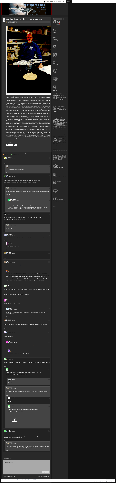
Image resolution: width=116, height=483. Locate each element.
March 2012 (54, 48)
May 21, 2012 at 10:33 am (15, 380)
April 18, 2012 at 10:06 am (13, 309)
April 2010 (54, 73)
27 (15, 21)
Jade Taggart (10, 242)
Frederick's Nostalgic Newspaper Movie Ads (59, 176)
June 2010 (54, 71)
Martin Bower (55, 183)
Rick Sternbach (55, 191)
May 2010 (54, 72)
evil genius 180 (55, 175)
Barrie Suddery (55, 127)
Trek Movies (61, 158)
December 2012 (55, 39)
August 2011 (55, 55)
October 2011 (55, 53)
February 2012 (55, 49)
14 (49, 300)
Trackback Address (16, 154)
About (4, 16)
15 (49, 309)
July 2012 (54, 44)
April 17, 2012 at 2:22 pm (11, 253)
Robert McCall (55, 192)
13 (49, 286)
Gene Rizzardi (9, 234)
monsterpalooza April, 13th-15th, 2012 (10, 476)
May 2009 (54, 86)
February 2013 (55, 38)
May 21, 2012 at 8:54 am (11, 431)
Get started (69, 1)
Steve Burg (54, 198)
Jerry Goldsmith (63, 153)
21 (49, 369)
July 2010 (54, 70)
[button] (28, 59)
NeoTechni (12, 406)
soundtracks (63, 156)
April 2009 (54, 87)
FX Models (54, 177)
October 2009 (55, 80)
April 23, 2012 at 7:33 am (15, 200)
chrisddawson (9, 157)
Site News (59, 156)
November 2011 (55, 52)
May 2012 (54, 46)
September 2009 (55, 81)
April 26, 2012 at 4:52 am (13, 342)
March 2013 (54, 37)
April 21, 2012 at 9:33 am (11, 320)
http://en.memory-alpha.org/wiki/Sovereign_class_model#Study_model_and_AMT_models (24, 205)
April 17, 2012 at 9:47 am (11, 158)
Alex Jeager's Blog (55, 164)
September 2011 (55, 54)
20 (49, 359)
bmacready (54, 119)
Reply (4, 163)
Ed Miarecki (54, 173)
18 (49, 342)
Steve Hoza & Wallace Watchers (58, 199)
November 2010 (55, 65)
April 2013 (54, 36)
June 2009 (54, 85)
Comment (45, 472)
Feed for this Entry (7, 154)
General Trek (56, 153)
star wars (57, 157)
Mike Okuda (54, 185)
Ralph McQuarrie (55, 190)
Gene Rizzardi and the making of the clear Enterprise (24, 19)
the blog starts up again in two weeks (43, 476)
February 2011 (55, 62)
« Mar (53, 30)
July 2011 (54, 56)
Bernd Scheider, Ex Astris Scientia (58, 167)
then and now (61, 157)
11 (49, 262)
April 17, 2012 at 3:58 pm (11, 262)
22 (49, 380)
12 (49, 271)
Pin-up (62, 155)
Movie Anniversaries (63, 154)
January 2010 (55, 77)
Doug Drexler (55, 172)
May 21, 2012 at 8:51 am (11, 359)
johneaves (10, 21)
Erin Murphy (54, 174)
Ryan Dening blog (55, 197)
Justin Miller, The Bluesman (57, 181)
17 (49, 332)
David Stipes (55, 169)
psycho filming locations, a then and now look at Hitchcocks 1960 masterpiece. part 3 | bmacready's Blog (60, 123)
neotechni (8, 358)
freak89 (7, 175)
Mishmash (58, 154)
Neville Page (55, 189)
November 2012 (55, 40)
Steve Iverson (55, 200)
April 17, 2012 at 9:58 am (13, 188)
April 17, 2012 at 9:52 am (11, 176)
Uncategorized (55, 159)
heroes (60, 153)
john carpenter (55, 154)
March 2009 (54, 88)
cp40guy (8, 213)
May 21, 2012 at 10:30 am (13, 388)
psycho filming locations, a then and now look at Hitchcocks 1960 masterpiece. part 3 (59, 120)
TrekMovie (54, 206)
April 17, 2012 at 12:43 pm (11, 235)
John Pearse (8, 319)
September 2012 (55, 41)
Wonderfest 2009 (59, 159)
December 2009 (55, 78)
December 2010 (55, 64)
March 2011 (54, 61)
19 (49, 351)
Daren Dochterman (56, 168)
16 (49, 320)
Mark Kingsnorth (55, 182)
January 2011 (55, 63)
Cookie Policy (26, 481)
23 (49, 388)
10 (49, 253)
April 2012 (54, 47)
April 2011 (54, 60)
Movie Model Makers (14, 22)
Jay (7, 261)
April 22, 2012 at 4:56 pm (11, 332)
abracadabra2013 (55, 117)
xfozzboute (8, 252)
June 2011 (54, 57)
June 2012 (54, 45)
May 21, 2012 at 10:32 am (13, 443)
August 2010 (55, 69)
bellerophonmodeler (56, 140)
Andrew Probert (55, 165)
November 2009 (55, 79)
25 (49, 406)
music (60, 155)
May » (56, 30)
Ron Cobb (56, 156)
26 (49, 431)
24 (49, 398)
